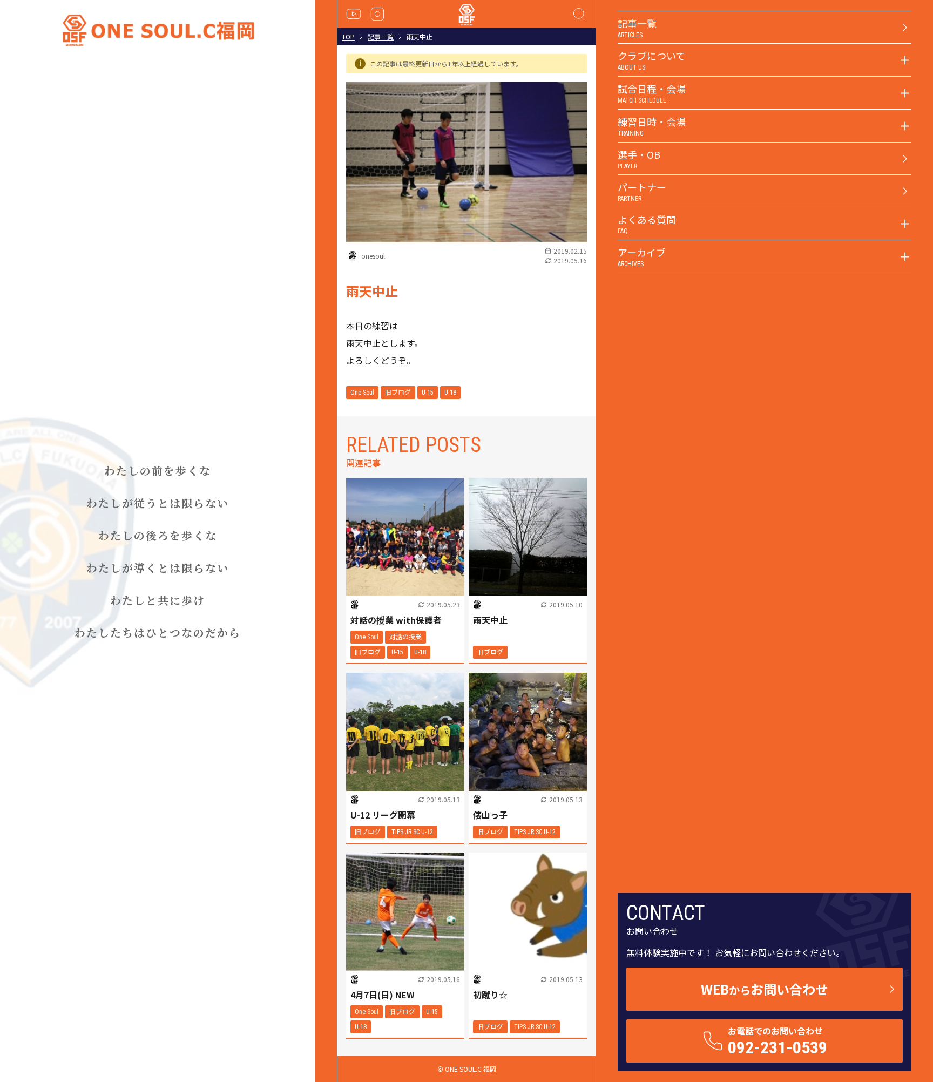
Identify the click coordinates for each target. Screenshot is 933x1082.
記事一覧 (381, 36)
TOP (348, 36)
